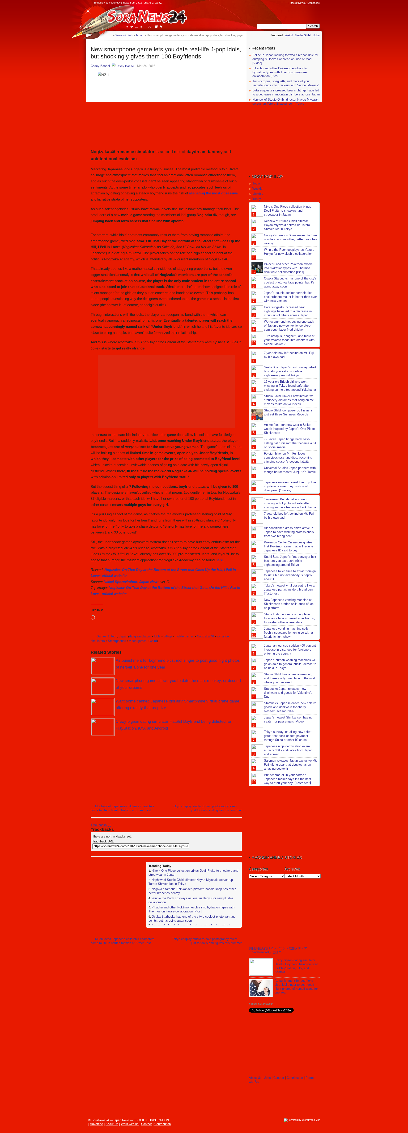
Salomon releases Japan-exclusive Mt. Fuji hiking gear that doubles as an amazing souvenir (290, 764)
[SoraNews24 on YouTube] (281, 2)
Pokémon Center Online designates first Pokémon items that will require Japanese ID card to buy (288, 546)
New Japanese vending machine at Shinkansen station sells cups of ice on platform (289, 604)
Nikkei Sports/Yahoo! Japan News (131, 582)
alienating (197, 193)
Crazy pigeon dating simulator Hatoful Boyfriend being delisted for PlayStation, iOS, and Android (296, 966)
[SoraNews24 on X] (277, 2)
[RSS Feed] (286, 2)
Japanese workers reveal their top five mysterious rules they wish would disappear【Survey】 (290, 486)
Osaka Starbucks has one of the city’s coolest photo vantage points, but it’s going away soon (290, 282)
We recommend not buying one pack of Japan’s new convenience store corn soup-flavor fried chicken (289, 325)
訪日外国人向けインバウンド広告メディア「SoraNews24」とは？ (278, 950)
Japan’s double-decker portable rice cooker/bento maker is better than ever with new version (290, 297)
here (219, 560)
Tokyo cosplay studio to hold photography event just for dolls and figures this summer (207, 808)
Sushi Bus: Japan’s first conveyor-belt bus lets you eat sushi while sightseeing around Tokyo (290, 371)
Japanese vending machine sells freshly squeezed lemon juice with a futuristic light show (288, 632)
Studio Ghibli (302, 35)
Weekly (257, 188)
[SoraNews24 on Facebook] (263, 2)
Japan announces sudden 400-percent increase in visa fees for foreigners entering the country (290, 649)
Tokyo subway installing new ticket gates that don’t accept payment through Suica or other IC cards (287, 736)
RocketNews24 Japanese (305, 2)
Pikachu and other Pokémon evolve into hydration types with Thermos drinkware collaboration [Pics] (191, 909)
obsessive (229, 193)
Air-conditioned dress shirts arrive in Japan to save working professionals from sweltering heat (289, 532)
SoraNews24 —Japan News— (139, 18)
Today (256, 183)
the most (213, 193)
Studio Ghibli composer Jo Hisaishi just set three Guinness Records (288, 412)
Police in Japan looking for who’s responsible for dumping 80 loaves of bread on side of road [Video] (285, 59)
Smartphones (117, 641)
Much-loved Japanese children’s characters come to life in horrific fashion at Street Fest (122, 808)
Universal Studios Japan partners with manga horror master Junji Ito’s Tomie (290, 470)
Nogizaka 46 (205, 636)
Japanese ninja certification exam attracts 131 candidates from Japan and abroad (288, 750)
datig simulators (140, 636)
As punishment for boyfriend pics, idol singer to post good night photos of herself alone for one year (296, 986)
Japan (123, 636)
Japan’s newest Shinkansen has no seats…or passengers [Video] (288, 719)
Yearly (256, 199)
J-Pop (168, 636)
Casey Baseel (100, 66)
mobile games (184, 636)
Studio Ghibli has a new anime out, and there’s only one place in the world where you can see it (290, 678)
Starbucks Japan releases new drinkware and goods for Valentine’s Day (288, 692)
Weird (289, 35)
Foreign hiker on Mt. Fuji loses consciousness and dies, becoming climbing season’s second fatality (288, 457)
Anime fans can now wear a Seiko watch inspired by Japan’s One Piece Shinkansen (289, 429)
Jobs (316, 35)
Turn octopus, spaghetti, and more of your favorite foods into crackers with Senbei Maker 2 (285, 83)
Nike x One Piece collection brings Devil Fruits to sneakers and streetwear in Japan (287, 210)
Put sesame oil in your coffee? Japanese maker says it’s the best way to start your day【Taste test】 (288, 779)
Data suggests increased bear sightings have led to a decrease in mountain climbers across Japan (286, 92)
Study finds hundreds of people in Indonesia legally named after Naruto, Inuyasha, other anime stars (289, 618)
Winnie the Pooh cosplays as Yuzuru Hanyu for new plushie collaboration (289, 251)
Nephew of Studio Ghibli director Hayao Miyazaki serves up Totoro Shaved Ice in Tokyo (285, 101)
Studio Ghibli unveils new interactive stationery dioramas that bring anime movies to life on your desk (289, 400)
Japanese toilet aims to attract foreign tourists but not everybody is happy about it (290, 575)
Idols (157, 636)
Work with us (130, 1124)
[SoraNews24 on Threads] (272, 2)
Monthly (257, 194)
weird (153, 641)
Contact (278, 1078)
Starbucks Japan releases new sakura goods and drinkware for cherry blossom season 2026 (290, 707)
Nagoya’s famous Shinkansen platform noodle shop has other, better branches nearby (290, 239)
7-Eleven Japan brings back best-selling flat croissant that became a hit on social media (290, 443)
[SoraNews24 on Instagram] (268, 2)
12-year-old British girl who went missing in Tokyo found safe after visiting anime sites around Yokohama (290, 385)
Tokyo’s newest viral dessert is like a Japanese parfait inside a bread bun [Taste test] (289, 589)
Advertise (96, 1124)
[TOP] (108, 35)
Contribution (295, 1078)
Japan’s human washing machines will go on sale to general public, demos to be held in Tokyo (290, 664)
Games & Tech (107, 636)
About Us (255, 1078)
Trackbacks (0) (101, 825)
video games (138, 641)
